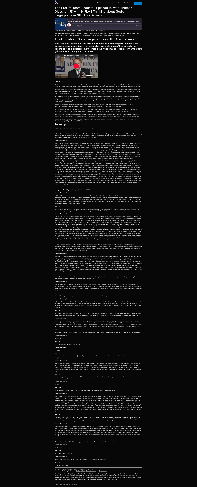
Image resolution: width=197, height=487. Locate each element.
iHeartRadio (115, 35)
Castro (91, 33)
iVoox (122, 35)
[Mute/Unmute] (73, 25)
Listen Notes (102, 33)
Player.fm (122, 33)
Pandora (116, 33)
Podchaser (79, 35)
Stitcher (99, 35)
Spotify (94, 35)
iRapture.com (103, 471)
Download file (59, 30)
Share (80, 28)
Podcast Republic (70, 35)
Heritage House (80, 471)
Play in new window (69, 30)
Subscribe (74, 28)
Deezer (96, 33)
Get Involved (126, 3)
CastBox (85, 33)
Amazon (63, 33)
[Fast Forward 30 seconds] (82, 25)
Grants (118, 3)
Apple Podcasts (71, 33)
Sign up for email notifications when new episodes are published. (74, 469)
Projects (108, 3)
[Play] (69, 25)
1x (78, 25)
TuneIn (105, 35)
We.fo (109, 35)
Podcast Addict (59, 35)
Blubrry (79, 33)
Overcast (110, 33)
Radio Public (87, 35)
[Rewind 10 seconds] (76, 25)
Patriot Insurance (91, 471)
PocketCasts (130, 33)
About (99, 3)
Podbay (137, 33)
